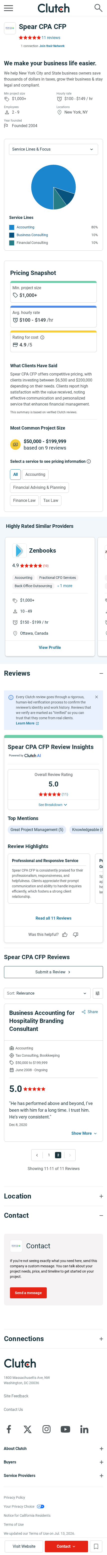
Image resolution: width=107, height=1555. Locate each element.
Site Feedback (16, 1396)
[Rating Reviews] (29, 37)
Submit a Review (50, 972)
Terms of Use (14, 1524)
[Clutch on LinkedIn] (84, 1429)
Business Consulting (32, 235)
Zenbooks (42, 550)
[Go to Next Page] (68, 1155)
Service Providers (19, 1475)
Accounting (25, 227)
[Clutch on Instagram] (47, 1429)
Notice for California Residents (27, 1515)
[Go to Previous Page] (39, 1155)
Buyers (10, 1462)
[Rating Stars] (31, 565)
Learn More (25, 723)
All (15, 474)
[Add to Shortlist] (96, 1546)
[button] (47, 993)
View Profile (50, 647)
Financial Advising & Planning (39, 487)
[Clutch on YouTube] (65, 1429)
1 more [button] (66, 585)
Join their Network (52, 46)
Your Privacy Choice (19, 1506)
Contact (63, 1546)
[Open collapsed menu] (8, 8)
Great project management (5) (36, 829)
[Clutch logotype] (53, 8)
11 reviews (51, 37)
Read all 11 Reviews (53, 918)
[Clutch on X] (28, 1429)
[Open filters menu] (98, 993)
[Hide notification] (96, 696)
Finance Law (24, 500)
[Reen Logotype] (19, 550)
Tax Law (50, 500)
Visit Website (24, 1546)
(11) (65, 794)
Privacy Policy (14, 1497)
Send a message (28, 1293)
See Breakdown (50, 805)
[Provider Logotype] (10, 28)
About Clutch (15, 1448)
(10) (46, 566)
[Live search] (99, 8)
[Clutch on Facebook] (9, 1429)
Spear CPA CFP (42, 27)
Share (93, 1011)
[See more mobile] (84, 1133)
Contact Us (13, 1409)
